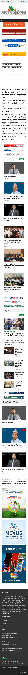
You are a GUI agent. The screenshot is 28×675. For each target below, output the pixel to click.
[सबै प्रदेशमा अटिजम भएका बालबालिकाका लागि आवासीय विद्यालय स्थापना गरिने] (14, 262)
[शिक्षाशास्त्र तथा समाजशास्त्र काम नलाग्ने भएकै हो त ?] (14, 217)
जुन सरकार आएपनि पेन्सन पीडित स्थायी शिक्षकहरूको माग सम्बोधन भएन (13, 197)
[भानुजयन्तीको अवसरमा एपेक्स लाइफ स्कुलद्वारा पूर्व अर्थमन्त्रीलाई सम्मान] (9, 348)
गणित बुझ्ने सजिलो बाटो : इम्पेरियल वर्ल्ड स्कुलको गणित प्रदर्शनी (19, 384)
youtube (4, 623)
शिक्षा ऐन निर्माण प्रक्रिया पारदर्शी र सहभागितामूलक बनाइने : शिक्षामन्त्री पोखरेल (13, 242)
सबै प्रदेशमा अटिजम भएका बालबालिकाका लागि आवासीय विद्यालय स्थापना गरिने (14, 266)
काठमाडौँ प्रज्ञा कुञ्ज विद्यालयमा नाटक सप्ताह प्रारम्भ (19, 374)
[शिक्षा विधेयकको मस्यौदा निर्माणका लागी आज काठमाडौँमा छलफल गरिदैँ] (14, 286)
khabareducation (14, 668)
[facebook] (21, 1)
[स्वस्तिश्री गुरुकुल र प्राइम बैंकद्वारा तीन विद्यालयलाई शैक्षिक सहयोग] (14, 318)
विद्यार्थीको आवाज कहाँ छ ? (10, 176)
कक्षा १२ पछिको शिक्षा (14, 24)
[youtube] (23, 1)
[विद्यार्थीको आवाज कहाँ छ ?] (14, 175)
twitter (4, 626)
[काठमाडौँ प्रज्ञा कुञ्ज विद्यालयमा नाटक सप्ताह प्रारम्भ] (9, 373)
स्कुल (14, 331)
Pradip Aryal (23, 672)
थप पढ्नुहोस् (6, 613)
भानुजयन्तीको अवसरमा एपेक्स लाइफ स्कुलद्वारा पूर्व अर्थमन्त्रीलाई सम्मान (18, 351)
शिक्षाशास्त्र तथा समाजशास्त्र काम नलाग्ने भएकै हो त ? (13, 219)
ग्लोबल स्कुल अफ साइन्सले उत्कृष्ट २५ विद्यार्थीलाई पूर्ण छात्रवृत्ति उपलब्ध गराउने (19, 363)
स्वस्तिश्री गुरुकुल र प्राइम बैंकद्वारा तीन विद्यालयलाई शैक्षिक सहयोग (14, 334)
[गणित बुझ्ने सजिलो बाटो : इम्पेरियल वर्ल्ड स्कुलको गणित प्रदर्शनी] (9, 382)
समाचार (3, 62)
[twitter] (25, 1)
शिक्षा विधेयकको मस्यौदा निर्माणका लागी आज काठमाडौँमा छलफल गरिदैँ (13, 289)
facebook (4, 620)
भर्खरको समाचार (6, 331)
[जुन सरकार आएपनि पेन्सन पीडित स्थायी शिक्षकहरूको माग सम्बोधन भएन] (14, 195)
